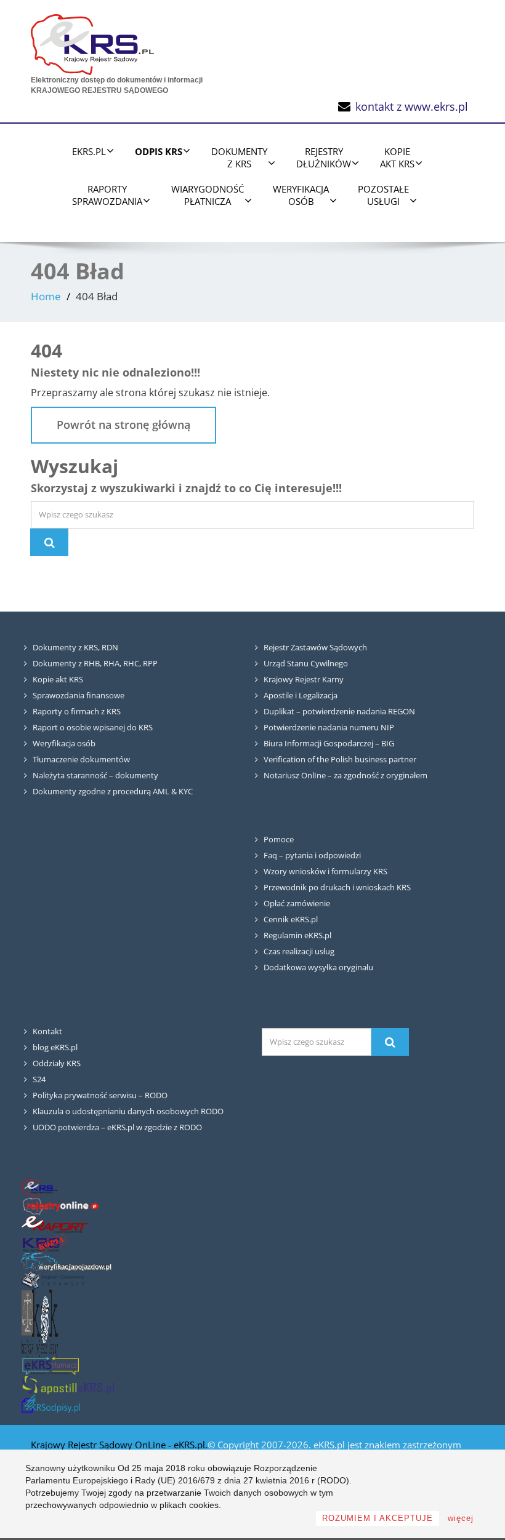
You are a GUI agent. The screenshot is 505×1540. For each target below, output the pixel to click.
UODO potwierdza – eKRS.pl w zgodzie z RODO (117, 1127)
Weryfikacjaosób (301, 195)
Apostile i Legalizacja (300, 695)
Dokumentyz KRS (239, 157)
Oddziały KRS (57, 1063)
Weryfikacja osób (64, 743)
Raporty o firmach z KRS (77, 711)
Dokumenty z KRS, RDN (75, 647)
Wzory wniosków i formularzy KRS (325, 871)
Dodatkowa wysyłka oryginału (318, 967)
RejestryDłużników (323, 157)
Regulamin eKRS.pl (297, 935)
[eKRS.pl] (92, 41)
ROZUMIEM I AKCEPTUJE (377, 1518)
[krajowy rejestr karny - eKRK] (40, 1322)
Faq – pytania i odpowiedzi (312, 855)
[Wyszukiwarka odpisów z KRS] (51, 1402)
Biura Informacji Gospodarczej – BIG (329, 743)
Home (46, 296)
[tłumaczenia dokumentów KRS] (50, 1365)
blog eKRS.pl (55, 1047)
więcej (461, 1518)
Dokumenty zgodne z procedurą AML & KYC (113, 791)
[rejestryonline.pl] (61, 1206)
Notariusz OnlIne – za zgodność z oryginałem (345, 775)
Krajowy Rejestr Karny (304, 679)
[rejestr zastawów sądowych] (53, 1279)
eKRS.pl (89, 151)
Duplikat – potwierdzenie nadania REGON (339, 711)
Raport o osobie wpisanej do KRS (93, 727)
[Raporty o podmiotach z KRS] (54, 1224)
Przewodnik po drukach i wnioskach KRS (337, 887)
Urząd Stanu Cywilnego (306, 663)
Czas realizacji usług (299, 951)
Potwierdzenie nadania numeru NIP (329, 727)
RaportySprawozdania (107, 195)
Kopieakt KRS (397, 157)
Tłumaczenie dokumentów (81, 759)
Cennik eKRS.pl (291, 919)
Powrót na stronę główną (123, 424)
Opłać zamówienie (297, 903)
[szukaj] (390, 1042)
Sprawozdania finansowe (78, 695)
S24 (39, 1079)
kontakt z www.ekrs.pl (411, 106)
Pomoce (279, 839)
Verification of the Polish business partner (340, 759)
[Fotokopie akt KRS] (44, 1242)
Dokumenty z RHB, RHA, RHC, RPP (95, 663)
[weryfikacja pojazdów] (66, 1261)
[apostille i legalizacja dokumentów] (68, 1384)
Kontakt (47, 1031)
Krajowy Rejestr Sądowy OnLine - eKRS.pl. (119, 1444)
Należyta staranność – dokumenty (95, 775)
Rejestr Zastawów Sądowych (315, 647)
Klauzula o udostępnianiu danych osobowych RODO (128, 1111)
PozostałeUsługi (383, 195)
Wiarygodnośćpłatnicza (207, 195)
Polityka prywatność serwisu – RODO (100, 1095)
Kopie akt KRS (58, 679)
